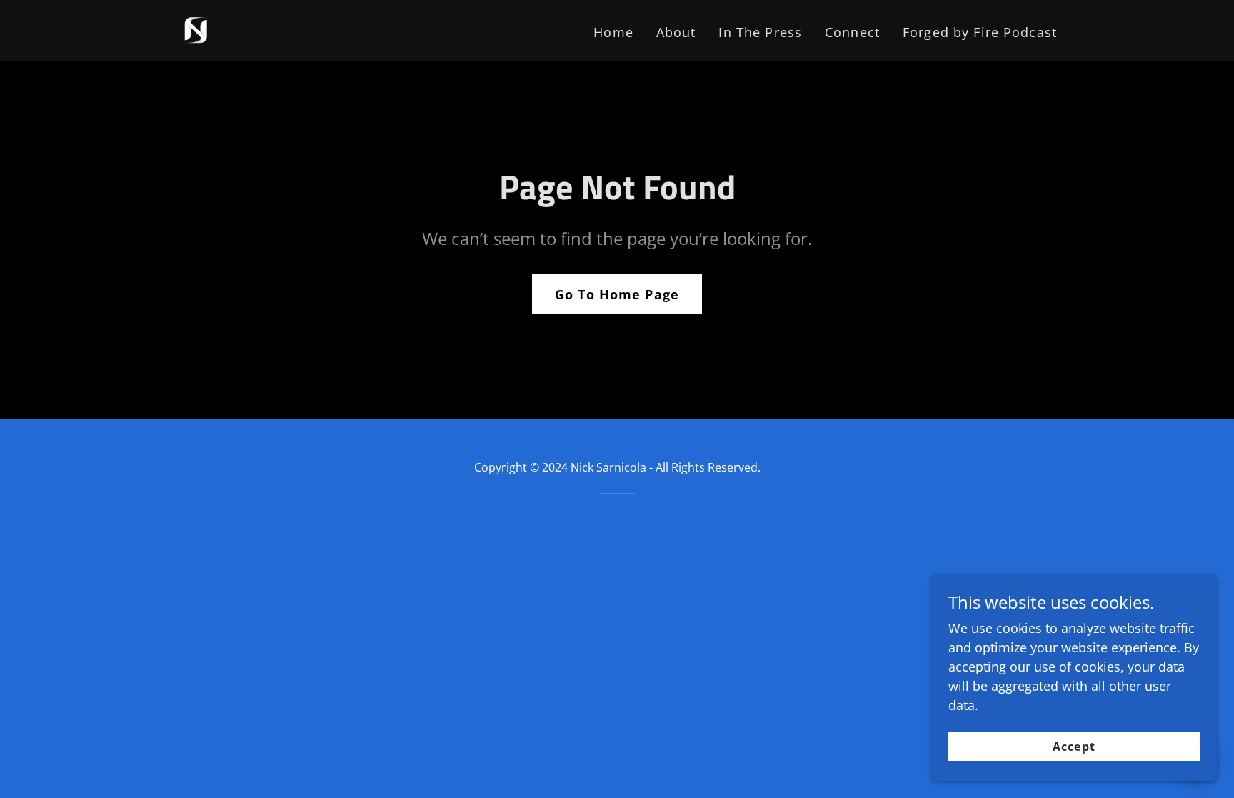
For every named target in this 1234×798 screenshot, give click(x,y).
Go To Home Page (617, 294)
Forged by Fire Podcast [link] (980, 32)
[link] (196, 29)
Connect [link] (852, 32)
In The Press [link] (760, 32)
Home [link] (613, 32)
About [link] (676, 32)
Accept (1074, 746)
